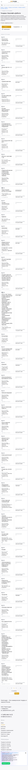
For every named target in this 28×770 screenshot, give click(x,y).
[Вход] (26, 1)
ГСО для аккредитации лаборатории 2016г (7, 349)
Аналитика (3, 726)
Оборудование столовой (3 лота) (6, 485)
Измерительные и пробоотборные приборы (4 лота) (6, 244)
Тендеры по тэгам (5, 747)
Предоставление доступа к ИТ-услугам (6, 190)
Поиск (2, 723)
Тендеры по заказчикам (6, 749)
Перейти (17, 693)
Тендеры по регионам (6, 742)
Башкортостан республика (5, 162)
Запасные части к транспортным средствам (6, 439)
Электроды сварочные (7, 607)
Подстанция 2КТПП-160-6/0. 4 (7, 141)
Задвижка (4, 216)
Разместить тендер (5, 734)
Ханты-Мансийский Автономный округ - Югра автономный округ (7, 508)
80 (20, 688)
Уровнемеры (4, 228)
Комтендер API (4, 736)
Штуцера (4, 549)
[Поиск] (2, 5)
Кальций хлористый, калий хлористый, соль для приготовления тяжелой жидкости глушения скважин (7, 277)
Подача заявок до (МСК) (20, 45)
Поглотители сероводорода (5, 39)
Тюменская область (6, 101)
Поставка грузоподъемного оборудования (6, 110)
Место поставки (5, 42)
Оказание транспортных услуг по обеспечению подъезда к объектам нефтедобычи (7, 518)
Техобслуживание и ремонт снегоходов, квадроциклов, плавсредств (6, 564)
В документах (17, 26)
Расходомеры (5, 336)
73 (11, 688)
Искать (5, 26)
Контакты (3, 728)
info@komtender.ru (6, 716)
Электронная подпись (6, 732)
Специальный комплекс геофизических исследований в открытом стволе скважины (7, 173)
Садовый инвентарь (6, 81)
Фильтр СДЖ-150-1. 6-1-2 (7, 68)
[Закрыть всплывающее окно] (25, 753)
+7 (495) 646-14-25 (7, 715)
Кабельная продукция (7, 392)
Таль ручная (4, 594)
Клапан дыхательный (6, 455)
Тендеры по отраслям (6, 745)
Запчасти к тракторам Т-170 (7, 157)
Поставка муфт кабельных (5, 534)
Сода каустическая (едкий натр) (6, 52)
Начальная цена (18, 38)
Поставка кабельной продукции (6, 96)
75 (16, 688)
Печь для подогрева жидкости (6, 260)
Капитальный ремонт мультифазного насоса (7, 378)
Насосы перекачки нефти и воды (6, 423)
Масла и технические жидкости (6, 407)
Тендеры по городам (5, 744)
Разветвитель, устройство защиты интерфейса (6, 582)
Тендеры (3, 724)
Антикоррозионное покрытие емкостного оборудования (7, 125)
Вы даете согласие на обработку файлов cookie (10, 753)
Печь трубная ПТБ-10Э (7, 621)
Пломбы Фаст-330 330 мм (6, 470)
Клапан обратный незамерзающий (6, 501)
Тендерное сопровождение (7, 730)
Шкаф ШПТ (4, 364)
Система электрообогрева (5, 203)
